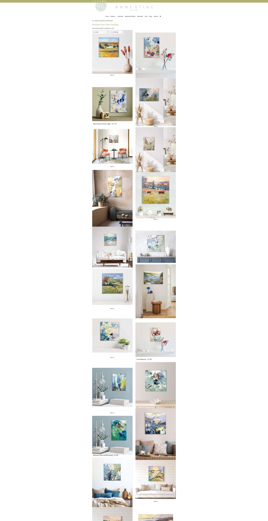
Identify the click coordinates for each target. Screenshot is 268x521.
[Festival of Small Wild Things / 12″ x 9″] (155, 55)
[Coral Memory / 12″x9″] (155, 339)
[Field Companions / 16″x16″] (155, 195)
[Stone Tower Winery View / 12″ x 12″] (112, 52)
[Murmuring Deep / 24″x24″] (112, 483)
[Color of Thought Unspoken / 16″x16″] (155, 386)
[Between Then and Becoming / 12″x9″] (112, 435)
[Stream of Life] (155, 291)
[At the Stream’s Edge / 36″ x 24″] (112, 200)
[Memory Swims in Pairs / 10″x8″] (112, 387)
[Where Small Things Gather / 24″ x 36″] (155, 102)
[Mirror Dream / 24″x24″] (155, 434)
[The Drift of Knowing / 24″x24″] (155, 246)
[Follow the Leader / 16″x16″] (112, 287)
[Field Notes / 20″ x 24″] (112, 146)
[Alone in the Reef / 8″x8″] (112, 335)
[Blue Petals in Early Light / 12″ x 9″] (112, 104)
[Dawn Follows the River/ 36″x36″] (112, 247)
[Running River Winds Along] (155, 479)
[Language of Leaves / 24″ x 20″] (155, 151)
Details (112, 75)
